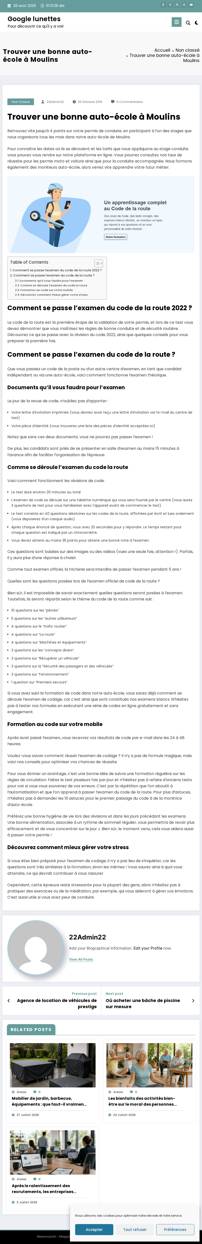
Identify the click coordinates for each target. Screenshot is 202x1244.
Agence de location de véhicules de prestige (57, 1004)
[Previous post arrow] (8, 1000)
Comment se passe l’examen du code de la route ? (54, 275)
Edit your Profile (148, 948)
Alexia (21, 1092)
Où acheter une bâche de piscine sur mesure (143, 1004)
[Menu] (177, 22)
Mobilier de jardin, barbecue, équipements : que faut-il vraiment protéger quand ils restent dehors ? (49, 1101)
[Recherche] (188, 23)
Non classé (21, 102)
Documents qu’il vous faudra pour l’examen (51, 281)
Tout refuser (135, 1229)
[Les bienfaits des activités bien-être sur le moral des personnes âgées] (149, 1064)
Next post (114, 994)
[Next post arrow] (193, 1000)
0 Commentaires (130, 102)
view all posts (81, 959)
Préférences (175, 1229)
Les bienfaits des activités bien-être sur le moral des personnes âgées (141, 1101)
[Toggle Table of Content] (96, 263)
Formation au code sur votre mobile (46, 290)
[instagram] (184, 5)
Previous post (84, 994)
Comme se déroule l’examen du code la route (53, 285)
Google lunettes (34, 18)
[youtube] (191, 5)
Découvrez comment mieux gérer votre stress (54, 295)
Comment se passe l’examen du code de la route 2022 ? (57, 270)
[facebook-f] (163, 5)
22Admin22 (55, 102)
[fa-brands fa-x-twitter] (170, 5)
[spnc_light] (196, 22)
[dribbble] (177, 5)
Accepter (94, 1229)
